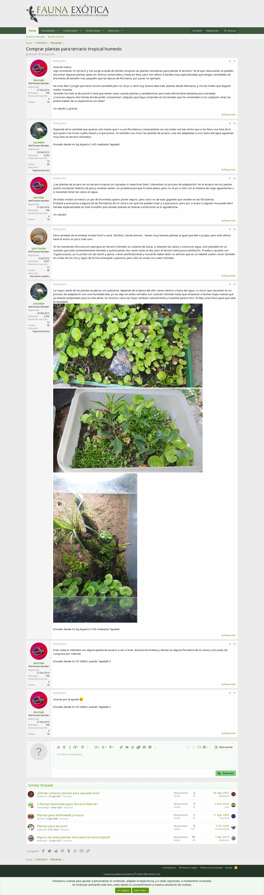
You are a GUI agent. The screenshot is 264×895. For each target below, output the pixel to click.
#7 (234, 692)
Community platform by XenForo (132, 874)
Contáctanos (169, 867)
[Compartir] (230, 61)
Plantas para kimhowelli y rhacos (60, 815)
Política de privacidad (211, 867)
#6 (234, 643)
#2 (234, 123)
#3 (234, 178)
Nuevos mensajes (35, 36)
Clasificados (70, 30)
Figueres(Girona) (41, 170)
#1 (234, 60)
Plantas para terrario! (52, 826)
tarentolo (224, 818)
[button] (58, 30)
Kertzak (33, 54)
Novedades (48, 30)
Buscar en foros (56, 36)
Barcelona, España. (39, 276)
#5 (234, 284)
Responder (230, 114)
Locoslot (38, 142)
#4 (234, 229)
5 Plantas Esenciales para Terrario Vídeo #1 (67, 804)
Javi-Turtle (39, 248)
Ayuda (228, 867)
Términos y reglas (188, 867)
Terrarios (67, 796)
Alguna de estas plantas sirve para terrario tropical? (73, 837)
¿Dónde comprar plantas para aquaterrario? (68, 793)
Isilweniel (41, 829)
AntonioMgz (43, 807)
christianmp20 (222, 829)
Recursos (113, 30)
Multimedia (93, 30)
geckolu (41, 818)
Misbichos (42, 840)
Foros (32, 30)
